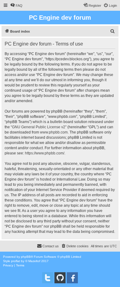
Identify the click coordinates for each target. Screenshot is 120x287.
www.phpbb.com (54, 132)
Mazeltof (34, 261)
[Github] (60, 277)
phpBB (26, 256)
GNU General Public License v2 (38, 127)
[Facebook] (72, 277)
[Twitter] (47, 277)
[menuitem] (16, 5)
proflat (15, 261)
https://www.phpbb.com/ (44, 153)
